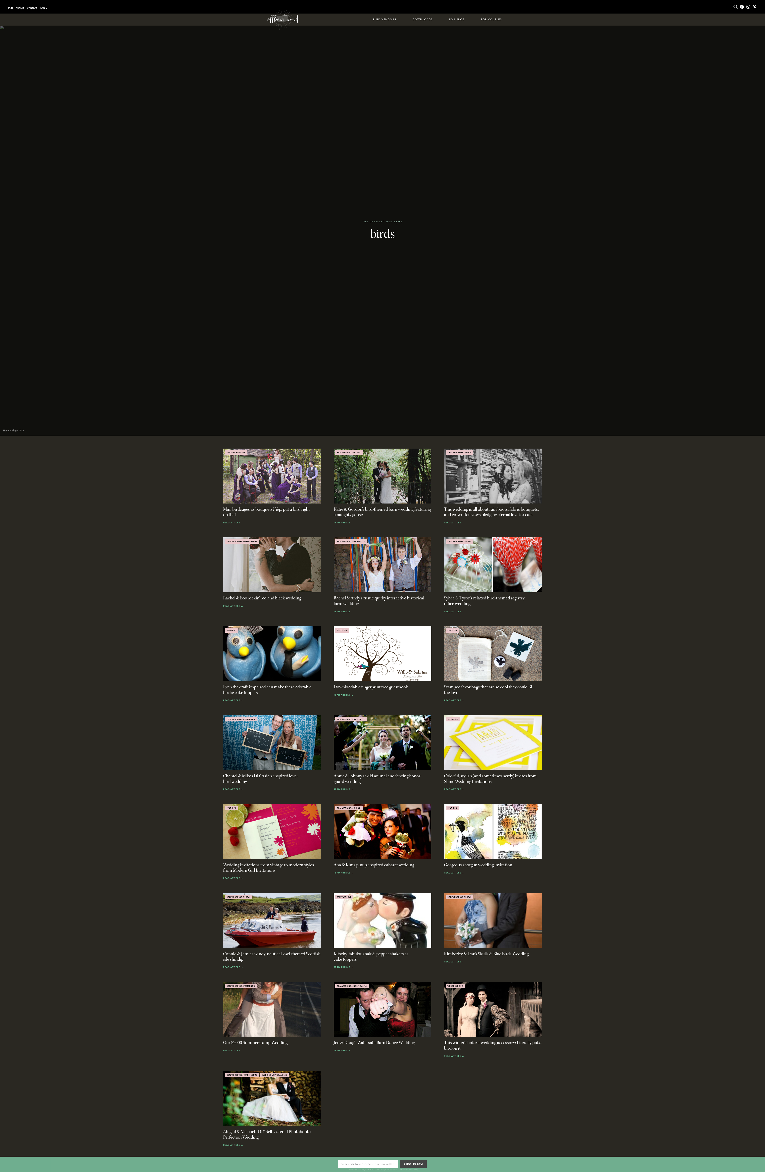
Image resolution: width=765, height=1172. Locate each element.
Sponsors (452, 719)
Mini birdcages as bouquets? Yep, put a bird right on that (266, 512)
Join (10, 8)
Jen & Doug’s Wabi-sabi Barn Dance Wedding (374, 1042)
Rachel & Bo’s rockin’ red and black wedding (262, 598)
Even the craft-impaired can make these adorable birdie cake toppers (267, 689)
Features (231, 808)
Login (43, 8)
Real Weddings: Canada (459, 452)
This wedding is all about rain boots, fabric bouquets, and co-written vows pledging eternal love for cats (491, 512)
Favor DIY (452, 630)
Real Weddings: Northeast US (242, 541)
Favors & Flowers (236, 452)
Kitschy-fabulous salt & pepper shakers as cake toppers (371, 956)
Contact (32, 8)
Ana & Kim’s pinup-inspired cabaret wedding (374, 865)
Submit (20, 8)
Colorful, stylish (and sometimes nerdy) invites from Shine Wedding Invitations (490, 778)
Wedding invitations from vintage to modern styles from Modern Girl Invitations (268, 867)
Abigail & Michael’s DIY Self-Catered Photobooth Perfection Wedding (267, 1134)
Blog (14, 430)
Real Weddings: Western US (241, 719)
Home (6, 430)
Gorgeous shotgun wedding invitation (478, 865)
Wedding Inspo (455, 986)
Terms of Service (407, 1170)
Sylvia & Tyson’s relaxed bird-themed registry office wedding (484, 600)
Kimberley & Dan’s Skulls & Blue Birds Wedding (486, 954)
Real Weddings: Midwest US (351, 541)
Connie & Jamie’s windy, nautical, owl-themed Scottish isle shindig (272, 956)
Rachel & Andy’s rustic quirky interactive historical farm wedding (379, 600)
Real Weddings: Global (349, 452)
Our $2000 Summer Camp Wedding (255, 1042)
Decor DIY (231, 630)
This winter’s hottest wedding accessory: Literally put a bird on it (492, 1045)
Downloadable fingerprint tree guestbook (371, 687)
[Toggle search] (735, 6)
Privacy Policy (392, 1170)
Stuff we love (344, 897)
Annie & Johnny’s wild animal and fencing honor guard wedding (377, 778)
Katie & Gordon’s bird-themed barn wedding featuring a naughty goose (382, 512)
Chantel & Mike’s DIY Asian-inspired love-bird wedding (260, 778)
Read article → (233, 523)
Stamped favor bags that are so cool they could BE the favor (489, 689)
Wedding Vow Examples (274, 1074)
